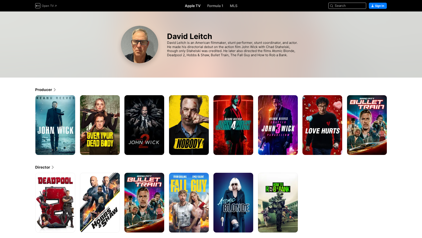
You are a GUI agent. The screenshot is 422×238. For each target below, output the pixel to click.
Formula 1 (215, 6)
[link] (45, 89)
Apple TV (193, 6)
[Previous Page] (31, 125)
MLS (233, 6)
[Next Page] (391, 125)
